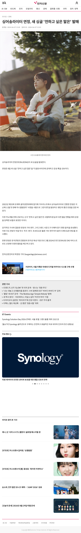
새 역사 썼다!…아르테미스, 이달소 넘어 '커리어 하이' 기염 (25, 297)
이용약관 (13, 523)
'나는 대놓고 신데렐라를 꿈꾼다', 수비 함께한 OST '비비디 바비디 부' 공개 (31, 291)
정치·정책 (74, 9)
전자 (20, 9)
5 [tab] (41, 383)
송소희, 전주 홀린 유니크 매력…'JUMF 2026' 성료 (22, 487)
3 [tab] (37, 383)
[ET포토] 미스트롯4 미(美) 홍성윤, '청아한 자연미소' (22, 469)
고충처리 (35, 523)
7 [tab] (46, 383)
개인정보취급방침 (24, 523)
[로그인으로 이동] (77, 3)
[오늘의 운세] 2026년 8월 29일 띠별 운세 (18, 506)
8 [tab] (48, 383)
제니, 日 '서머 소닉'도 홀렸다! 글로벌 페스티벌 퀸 (21, 432)
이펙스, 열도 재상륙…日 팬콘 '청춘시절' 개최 (20, 303)
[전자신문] (40, 3)
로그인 (5, 523)
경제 (45, 9)
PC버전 (52, 523)
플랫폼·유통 (55, 9)
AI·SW (4, 9)
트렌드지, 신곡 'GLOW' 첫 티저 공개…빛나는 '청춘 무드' (25, 288)
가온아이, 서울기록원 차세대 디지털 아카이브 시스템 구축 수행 (49, 267)
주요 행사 (6, 334)
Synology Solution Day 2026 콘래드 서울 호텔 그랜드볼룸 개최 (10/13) (30, 319)
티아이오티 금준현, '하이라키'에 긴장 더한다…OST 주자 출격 (27, 300)
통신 (38, 9)
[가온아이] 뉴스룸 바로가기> (35, 270)
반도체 (13, 9)
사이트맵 (44, 523)
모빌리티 (29, 9)
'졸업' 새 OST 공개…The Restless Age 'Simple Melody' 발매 (27, 294)
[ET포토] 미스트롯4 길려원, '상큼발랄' (17, 450)
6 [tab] (43, 383)
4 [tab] (39, 383)
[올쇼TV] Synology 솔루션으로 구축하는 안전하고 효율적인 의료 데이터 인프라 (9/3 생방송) (38, 324)
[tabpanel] (40, 359)
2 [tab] (35, 383)
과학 (65, 9)
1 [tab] (32, 383)
